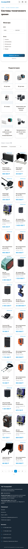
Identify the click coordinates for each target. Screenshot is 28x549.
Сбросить (14, 58)
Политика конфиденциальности (9, 517)
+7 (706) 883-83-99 (7, 527)
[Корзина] (22, 2)
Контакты (3, 512)
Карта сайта (4, 514)
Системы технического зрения (12, 7)
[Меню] (25, 2)
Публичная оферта (6, 520)
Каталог (3, 509)
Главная (2, 7)
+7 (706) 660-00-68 (7, 531)
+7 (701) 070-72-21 (7, 534)
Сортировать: (4, 146)
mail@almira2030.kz (7, 537)
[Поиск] (19, 2)
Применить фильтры (14, 55)
